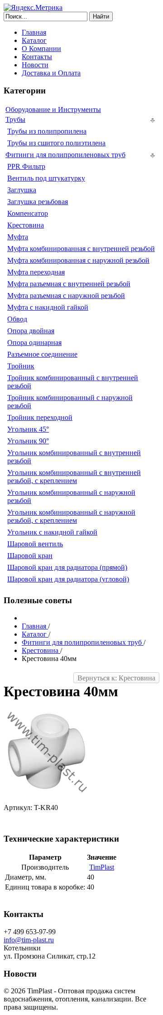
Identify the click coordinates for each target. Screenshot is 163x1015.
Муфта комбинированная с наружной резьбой (78, 260)
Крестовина (25, 225)
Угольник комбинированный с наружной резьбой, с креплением (71, 516)
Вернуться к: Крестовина (116, 678)
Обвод (17, 319)
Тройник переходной (39, 417)
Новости (35, 65)
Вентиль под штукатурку (46, 178)
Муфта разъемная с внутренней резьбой (68, 284)
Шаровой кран (30, 555)
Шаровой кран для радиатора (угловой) (68, 579)
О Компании (41, 48)
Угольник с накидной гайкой (52, 532)
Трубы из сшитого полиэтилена (56, 143)
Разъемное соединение (42, 354)
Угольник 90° (28, 441)
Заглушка (21, 190)
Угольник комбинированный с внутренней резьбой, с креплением (74, 476)
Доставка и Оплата (51, 73)
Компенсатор (27, 213)
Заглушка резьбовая (37, 201)
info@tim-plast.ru (29, 940)
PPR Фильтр (26, 166)
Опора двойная (30, 331)
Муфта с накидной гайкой (47, 307)
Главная (34, 32)
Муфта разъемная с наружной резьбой (66, 295)
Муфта (17, 237)
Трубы (15, 119)
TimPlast (101, 867)
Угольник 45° (28, 429)
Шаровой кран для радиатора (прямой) (67, 567)
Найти (101, 16)
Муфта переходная (36, 272)
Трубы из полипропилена (46, 131)
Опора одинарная (34, 342)
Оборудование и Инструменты (53, 109)
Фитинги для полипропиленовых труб (65, 154)
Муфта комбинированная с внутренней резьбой (81, 248)
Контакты (37, 57)
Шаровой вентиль (35, 544)
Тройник (20, 366)
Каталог (34, 40)
